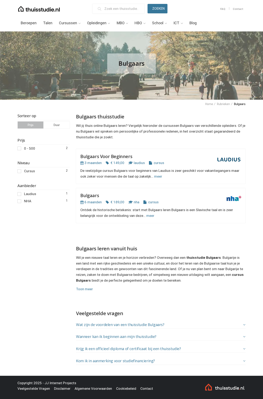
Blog (193, 23)
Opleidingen (96, 23)
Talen (47, 23)
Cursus (46, 171)
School (157, 23)
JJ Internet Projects (60, 383)
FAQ (222, 8)
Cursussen (68, 23)
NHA (46, 201)
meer (158, 176)
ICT (176, 23)
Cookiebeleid (126, 388)
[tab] (161, 325)
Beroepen (29, 23)
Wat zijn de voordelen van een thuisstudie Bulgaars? (120, 324)
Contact (238, 8)
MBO (121, 23)
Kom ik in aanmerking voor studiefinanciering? (115, 360)
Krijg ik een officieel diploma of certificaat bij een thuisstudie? (128, 348)
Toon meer (84, 289)
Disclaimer (62, 388)
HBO (138, 23)
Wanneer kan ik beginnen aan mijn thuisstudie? (116, 336)
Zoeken (158, 8)
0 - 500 (46, 148)
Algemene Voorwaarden (93, 388)
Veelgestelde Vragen (33, 388)
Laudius (46, 194)
